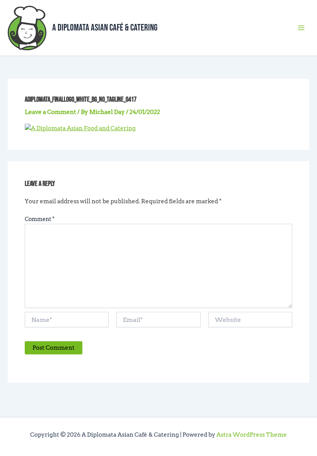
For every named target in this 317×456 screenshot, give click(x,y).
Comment (40, 219)
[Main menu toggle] (301, 28)
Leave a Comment (50, 112)
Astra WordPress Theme (251, 434)
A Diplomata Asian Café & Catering (104, 27)
